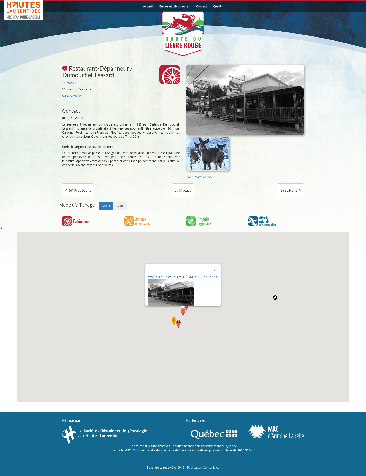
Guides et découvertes (174, 6)
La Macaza (69, 83)
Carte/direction (72, 96)
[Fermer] (216, 269)
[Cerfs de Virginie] (207, 154)
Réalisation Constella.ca (203, 467)
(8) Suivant (289, 190)
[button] (183, 312)
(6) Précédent (79, 190)
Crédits (218, 6)
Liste (120, 205)
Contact (201, 6)
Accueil (148, 6)
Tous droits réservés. (201, 177)
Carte (106, 205)
